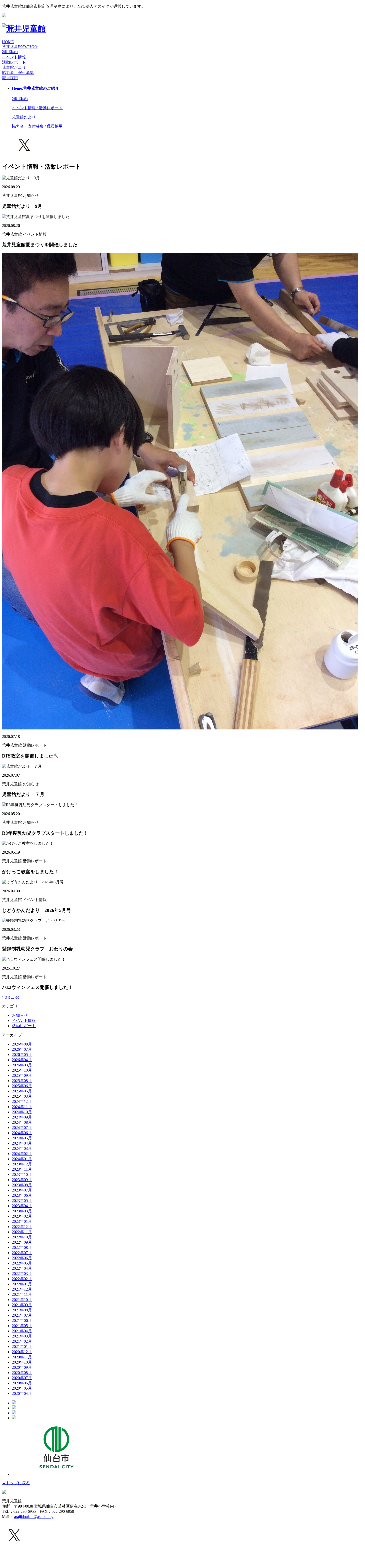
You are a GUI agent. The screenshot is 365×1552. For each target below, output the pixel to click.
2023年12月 (22, 1164)
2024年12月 (22, 1101)
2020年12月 (22, 1352)
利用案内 (10, 52)
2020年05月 (22, 1388)
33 (17, 997)
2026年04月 (22, 1060)
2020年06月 (22, 1383)
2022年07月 (22, 1253)
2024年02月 (22, 1154)
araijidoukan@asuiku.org (34, 1517)
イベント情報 (24, 1020)
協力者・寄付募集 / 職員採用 (37, 126)
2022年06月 (22, 1258)
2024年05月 (22, 1138)
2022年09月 (22, 1242)
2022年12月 (22, 1227)
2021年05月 (22, 1326)
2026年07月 (22, 1049)
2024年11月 (22, 1107)
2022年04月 (22, 1268)
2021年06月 (22, 1320)
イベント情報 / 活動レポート (37, 108)
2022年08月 (22, 1247)
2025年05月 (22, 1091)
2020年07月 (22, 1378)
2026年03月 (22, 1065)
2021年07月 (22, 1315)
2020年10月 (22, 1362)
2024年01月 (22, 1159)
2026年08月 (22, 1044)
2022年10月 (22, 1237)
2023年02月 (22, 1216)
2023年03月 (22, 1211)
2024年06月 (22, 1133)
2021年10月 (22, 1300)
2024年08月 (22, 1122)
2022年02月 (22, 1279)
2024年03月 (22, 1148)
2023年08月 (22, 1185)
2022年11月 (22, 1232)
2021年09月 (22, 1305)
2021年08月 (22, 1310)
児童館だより (14, 67)
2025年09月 (22, 1075)
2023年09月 (22, 1180)
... (12, 997)
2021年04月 (22, 1331)
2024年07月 (22, 1127)
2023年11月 (22, 1169)
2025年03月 (22, 1096)
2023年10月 (22, 1174)
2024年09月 (22, 1117)
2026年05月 (22, 1054)
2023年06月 (22, 1195)
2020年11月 (22, 1357)
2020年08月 (22, 1373)
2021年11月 (22, 1294)
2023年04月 (22, 1206)
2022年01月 (22, 1284)
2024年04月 (22, 1143)
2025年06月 (22, 1086)
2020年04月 (22, 1393)
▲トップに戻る (16, 1483)
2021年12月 (22, 1289)
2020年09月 (22, 1367)
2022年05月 (22, 1263)
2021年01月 (22, 1346)
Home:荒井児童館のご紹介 (35, 88)
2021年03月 (22, 1336)
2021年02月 (22, 1341)
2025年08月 (22, 1081)
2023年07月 (22, 1190)
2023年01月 (22, 1221)
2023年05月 (22, 1200)
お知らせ (20, 1015)
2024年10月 (22, 1112)
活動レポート (24, 1026)
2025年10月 (22, 1070)
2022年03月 (22, 1273)
